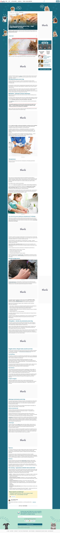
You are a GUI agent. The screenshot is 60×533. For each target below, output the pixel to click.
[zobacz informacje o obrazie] (36, 14)
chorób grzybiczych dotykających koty (25, 351)
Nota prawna (32, 531)
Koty (13, 12)
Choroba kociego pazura (12, 281)
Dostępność (50, 531)
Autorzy (12, 531)
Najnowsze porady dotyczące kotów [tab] (48, 52)
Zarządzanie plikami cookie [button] (41, 531)
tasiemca (18, 424)
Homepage (10, 12)
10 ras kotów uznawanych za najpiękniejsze (47, 62)
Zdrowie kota (16, 12)
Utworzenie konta (30, 524)
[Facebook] (42, 43)
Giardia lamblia (24, 460)
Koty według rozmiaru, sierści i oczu (47, 60)
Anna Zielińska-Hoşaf (21, 28)
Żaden (34, 520)
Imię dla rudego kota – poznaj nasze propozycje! (47, 66)
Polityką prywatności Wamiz (38, 526)
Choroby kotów (21, 12)
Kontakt (16, 531)
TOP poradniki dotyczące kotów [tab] (41, 52)
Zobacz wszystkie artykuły (45, 69)
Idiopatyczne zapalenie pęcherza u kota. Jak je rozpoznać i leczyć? (21, 493)
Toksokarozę (10, 417)
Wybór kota (45, 55)
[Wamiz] (2, 1)
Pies (27, 520)
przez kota (19, 300)
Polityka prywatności (23, 531)
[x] (44, 43)
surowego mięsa (20, 254)
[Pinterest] (47, 43)
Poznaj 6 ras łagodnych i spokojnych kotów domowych (47, 57)
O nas (8, 531)
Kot (31, 520)
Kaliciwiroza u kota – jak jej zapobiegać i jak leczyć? (19, 494)
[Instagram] (45, 43)
